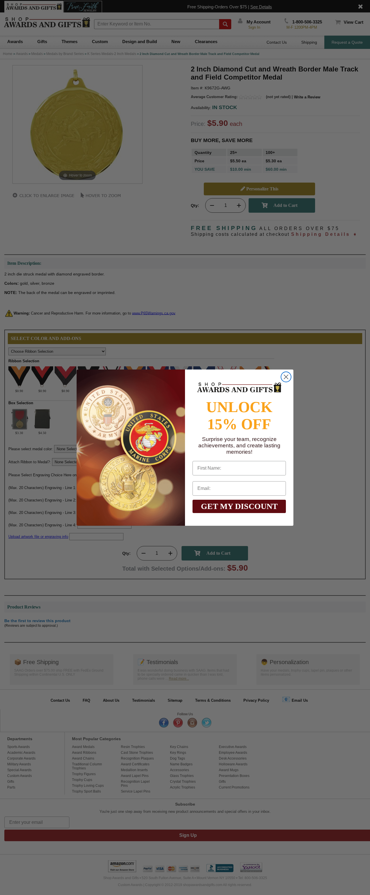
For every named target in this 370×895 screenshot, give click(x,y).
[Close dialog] (286, 377)
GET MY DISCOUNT (239, 506)
